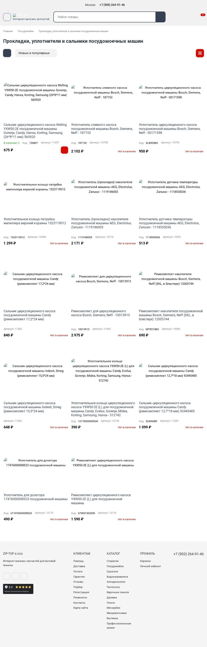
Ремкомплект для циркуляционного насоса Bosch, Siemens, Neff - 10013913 (100, 313)
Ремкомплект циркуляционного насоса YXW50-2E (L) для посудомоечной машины (101, 499)
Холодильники (116, 581)
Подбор (77, 587)
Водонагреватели (117, 576)
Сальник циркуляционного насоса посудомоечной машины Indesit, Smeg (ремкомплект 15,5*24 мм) (32, 407)
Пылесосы (113, 587)
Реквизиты (80, 597)
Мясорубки (113, 607)
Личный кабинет (150, 566)
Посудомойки (26, 31)
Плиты (111, 602)
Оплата (77, 571)
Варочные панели (118, 592)
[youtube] (23, 576)
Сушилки (112, 571)
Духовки (112, 597)
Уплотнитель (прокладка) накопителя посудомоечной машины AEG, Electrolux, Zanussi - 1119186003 (101, 223)
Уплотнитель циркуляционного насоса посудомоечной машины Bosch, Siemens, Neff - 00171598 (170, 129)
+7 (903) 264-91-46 (112, 4)
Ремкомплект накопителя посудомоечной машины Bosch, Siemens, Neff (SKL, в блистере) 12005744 (171, 315)
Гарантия (79, 576)
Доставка (79, 566)
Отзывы (78, 581)
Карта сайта (80, 607)
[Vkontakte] (6, 576)
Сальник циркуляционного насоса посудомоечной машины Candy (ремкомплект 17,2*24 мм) (29, 315)
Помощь (78, 560)
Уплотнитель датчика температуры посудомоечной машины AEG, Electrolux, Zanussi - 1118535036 (169, 223)
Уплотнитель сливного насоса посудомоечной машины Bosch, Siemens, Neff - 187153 (102, 129)
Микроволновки (117, 613)
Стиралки (113, 560)
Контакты (79, 602)
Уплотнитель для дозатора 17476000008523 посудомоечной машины (36, 497)
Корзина (145, 560)
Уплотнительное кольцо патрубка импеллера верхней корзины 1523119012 (35, 221)
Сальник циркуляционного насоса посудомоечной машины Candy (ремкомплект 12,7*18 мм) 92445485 (167, 407)
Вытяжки (112, 618)
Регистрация (81, 592)
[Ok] (15, 576)
